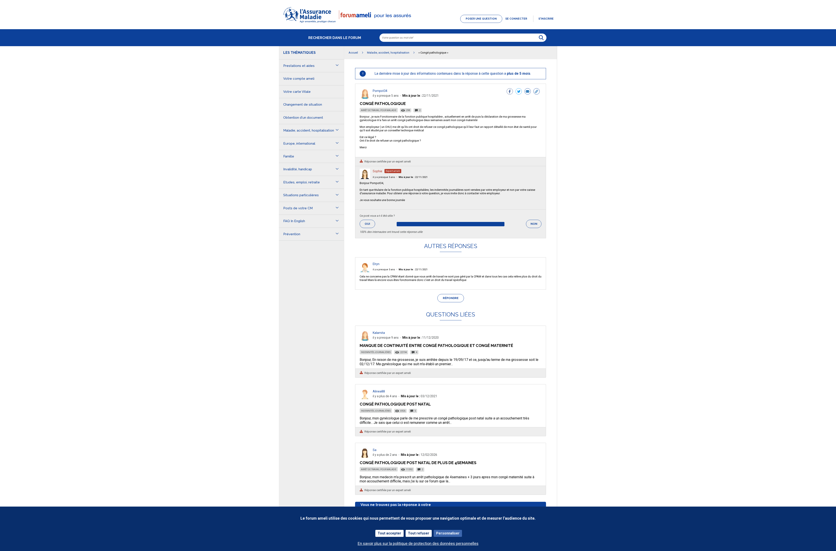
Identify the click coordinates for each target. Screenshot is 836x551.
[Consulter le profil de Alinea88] (365, 398)
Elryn (376, 264)
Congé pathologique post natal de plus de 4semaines (418, 462)
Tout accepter (389, 533)
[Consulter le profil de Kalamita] (365, 339)
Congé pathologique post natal (395, 404)
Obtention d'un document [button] (303, 118)
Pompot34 (380, 91)
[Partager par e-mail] (527, 92)
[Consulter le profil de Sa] (365, 457)
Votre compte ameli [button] (298, 79)
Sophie (377, 171)
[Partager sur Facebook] (510, 92)
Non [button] (536, 225)
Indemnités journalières (376, 352)
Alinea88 (379, 391)
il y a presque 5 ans (384, 177)
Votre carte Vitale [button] (297, 92)
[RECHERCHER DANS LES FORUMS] (541, 38)
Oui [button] (370, 223)
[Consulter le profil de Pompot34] (365, 97)
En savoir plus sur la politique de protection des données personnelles (418, 543)
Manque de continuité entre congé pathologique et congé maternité (436, 345)
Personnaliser (448, 533)
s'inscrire (546, 18)
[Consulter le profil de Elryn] (365, 271)
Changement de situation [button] (302, 104)
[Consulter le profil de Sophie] (365, 178)
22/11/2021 (413, 177)
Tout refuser (418, 533)
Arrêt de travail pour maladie (378, 110)
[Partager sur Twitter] (519, 92)
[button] (418, 23)
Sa (374, 450)
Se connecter (516, 18)
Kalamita (379, 333)
